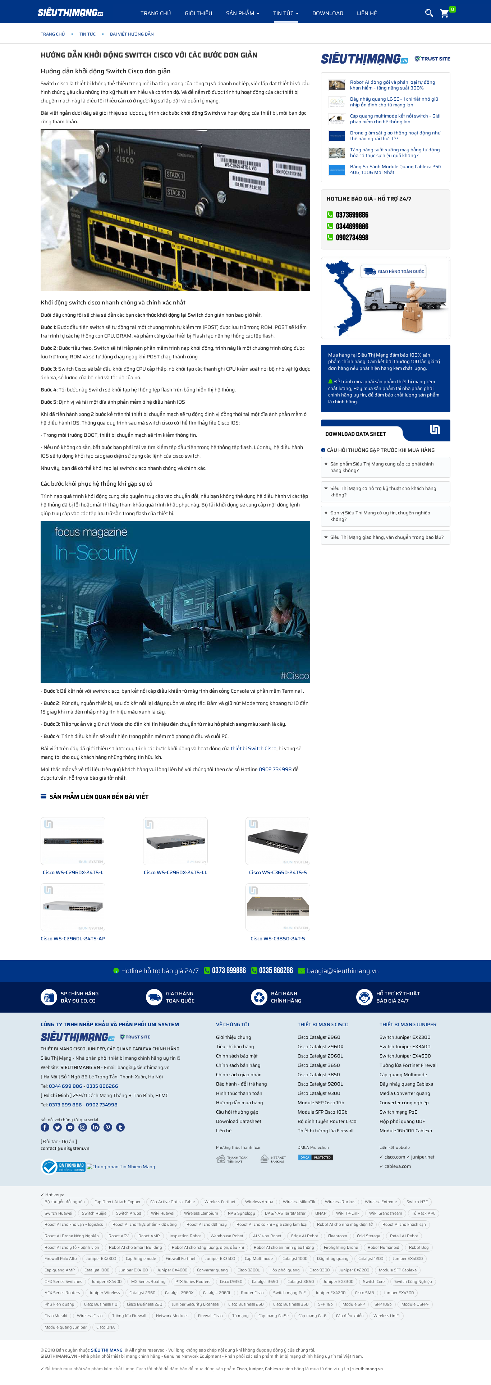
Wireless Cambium (201, 1213)
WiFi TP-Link (347, 1213)
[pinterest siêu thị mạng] (109, 1127)
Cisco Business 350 (290, 1304)
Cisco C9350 (231, 1282)
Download (327, 13)
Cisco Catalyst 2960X (321, 1046)
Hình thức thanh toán (239, 1093)
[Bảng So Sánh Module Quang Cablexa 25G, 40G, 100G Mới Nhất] (337, 170)
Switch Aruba (128, 1213)
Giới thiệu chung (233, 1037)
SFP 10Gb (383, 1304)
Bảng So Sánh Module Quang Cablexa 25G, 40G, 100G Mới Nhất (396, 169)
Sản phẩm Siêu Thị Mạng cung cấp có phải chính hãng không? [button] (380, 467)
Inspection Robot (185, 1236)
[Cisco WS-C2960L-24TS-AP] (73, 907)
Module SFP (354, 1304)
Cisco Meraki (56, 1316)
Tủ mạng (240, 1316)
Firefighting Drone (341, 1247)
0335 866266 (102, 1086)
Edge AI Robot (304, 1236)
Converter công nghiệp (404, 1102)
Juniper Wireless (105, 1293)
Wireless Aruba (259, 1202)
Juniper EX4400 (106, 1282)
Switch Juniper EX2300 (405, 1037)
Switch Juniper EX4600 (405, 1056)
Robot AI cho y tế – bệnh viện (72, 1247)
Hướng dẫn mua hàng (239, 1102)
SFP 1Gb (325, 1304)
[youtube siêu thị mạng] (71, 1127)
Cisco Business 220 (144, 1304)
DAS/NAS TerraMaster (285, 1213)
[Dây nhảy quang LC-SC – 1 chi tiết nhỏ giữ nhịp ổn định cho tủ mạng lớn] (337, 102)
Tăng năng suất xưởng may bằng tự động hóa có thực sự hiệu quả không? (395, 152)
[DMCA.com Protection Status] (316, 1157)
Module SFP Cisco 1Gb (321, 1102)
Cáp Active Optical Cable (172, 1202)
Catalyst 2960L (217, 1293)
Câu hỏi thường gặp (237, 1112)
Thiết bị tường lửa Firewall (325, 1130)
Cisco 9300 (319, 1270)
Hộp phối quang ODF (402, 1121)
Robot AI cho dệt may (207, 1224)
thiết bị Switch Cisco (253, 748)
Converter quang (212, 1270)
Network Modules (172, 1316)
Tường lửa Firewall (129, 1316)
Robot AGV (119, 1236)
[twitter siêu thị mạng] (59, 1127)
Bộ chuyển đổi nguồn (65, 1202)
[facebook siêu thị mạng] (46, 1127)
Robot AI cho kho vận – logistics (74, 1224)
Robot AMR (149, 1236)
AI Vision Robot (267, 1236)
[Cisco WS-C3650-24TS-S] (278, 841)
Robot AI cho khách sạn (404, 1224)
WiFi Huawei (162, 1213)
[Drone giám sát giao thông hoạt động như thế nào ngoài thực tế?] (337, 136)
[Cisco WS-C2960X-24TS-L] (73, 841)
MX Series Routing (148, 1282)
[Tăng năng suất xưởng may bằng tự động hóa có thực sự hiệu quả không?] (337, 153)
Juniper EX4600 (172, 1270)
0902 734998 (275, 769)
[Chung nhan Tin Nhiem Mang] (121, 1166)
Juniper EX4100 (133, 1270)
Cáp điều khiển (350, 1316)
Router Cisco (252, 1293)
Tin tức (284, 13)
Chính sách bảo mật (237, 1056)
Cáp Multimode (259, 1259)
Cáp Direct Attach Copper (118, 1202)
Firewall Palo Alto (61, 1259)
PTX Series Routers (192, 1282)
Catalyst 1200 (370, 1259)
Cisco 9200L (249, 1270)
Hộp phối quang (285, 1270)
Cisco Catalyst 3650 (319, 1065)
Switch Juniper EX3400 (405, 1046)
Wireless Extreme (381, 1202)
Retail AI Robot (404, 1236)
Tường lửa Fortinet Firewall (408, 1065)
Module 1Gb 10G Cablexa (406, 1130)
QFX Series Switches (63, 1282)
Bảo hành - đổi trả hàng (241, 1084)
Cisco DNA (105, 1327)
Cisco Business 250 (245, 1304)
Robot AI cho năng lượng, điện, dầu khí (208, 1247)
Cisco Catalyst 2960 (319, 1037)
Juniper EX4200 (330, 1293)
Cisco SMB (364, 1293)
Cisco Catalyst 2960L (320, 1056)
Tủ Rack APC (423, 1213)
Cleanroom (337, 1236)
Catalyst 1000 (295, 1259)
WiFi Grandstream (385, 1213)
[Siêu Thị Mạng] (70, 13)
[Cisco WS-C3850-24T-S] (278, 907)
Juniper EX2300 (101, 1259)
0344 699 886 (65, 1086)
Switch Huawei (58, 1213)
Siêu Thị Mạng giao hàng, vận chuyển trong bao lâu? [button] (385, 537)
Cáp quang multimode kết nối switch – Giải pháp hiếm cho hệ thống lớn (395, 118)
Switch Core (374, 1282)
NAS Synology (241, 1213)
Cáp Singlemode (141, 1259)
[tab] (385, 467)
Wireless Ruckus (340, 1202)
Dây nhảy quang (333, 1259)
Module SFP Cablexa (398, 1270)
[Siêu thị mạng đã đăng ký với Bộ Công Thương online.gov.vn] (63, 1166)
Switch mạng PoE (398, 1112)
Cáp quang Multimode (403, 1074)
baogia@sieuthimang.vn (343, 971)
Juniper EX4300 (399, 1293)
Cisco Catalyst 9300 (319, 1093)
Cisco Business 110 (100, 1304)
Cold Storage (368, 1236)
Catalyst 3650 (265, 1282)
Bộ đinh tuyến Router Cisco (327, 1121)
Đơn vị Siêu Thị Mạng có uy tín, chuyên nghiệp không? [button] (378, 516)
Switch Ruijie (94, 1213)
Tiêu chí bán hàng (235, 1046)
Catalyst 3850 (301, 1282)
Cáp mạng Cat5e (273, 1316)
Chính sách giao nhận (239, 1074)
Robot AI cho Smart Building (135, 1247)
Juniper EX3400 (220, 1259)
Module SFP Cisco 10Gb (323, 1112)
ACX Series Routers (62, 1293)
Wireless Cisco (89, 1316)
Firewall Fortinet (181, 1259)
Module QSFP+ (415, 1304)
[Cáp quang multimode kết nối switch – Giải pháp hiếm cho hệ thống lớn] (337, 119)
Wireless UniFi (386, 1316)
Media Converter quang (405, 1093)
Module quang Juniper (66, 1327)
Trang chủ (156, 13)
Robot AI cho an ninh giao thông (284, 1247)
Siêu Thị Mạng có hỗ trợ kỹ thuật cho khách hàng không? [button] (381, 491)
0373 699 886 (65, 1105)
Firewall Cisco (210, 1316)
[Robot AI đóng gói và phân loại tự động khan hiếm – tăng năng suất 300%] (337, 85)
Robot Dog (419, 1247)
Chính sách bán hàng (238, 1065)
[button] (429, 13)
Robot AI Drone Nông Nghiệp (72, 1236)
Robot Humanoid (383, 1247)
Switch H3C (417, 1202)
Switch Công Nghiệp (413, 1282)
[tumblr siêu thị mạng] (122, 1127)
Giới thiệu (198, 13)
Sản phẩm (241, 13)
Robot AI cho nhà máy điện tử (345, 1224)
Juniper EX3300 (338, 1282)
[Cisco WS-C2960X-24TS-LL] (175, 841)
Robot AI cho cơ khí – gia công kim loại (272, 1224)
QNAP (320, 1213)
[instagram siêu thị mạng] (84, 1127)
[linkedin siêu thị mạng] (96, 1127)
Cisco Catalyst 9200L (320, 1084)
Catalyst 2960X (179, 1293)
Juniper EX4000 (408, 1259)
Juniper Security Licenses (195, 1304)
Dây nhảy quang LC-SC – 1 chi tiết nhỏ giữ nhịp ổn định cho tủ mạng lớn (394, 102)
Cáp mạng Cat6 (312, 1316)
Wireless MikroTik (299, 1202)
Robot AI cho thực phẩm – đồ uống (145, 1224)
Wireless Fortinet (220, 1202)
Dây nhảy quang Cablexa (406, 1084)
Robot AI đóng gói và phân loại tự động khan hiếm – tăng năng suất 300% (392, 85)
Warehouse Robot (227, 1236)
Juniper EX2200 (354, 1270)
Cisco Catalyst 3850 (319, 1074)
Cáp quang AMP (60, 1270)
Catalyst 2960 (142, 1293)
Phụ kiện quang (59, 1304)
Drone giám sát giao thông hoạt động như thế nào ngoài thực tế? (395, 135)
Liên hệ (367, 13)
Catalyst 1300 (96, 1270)
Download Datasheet (238, 1121)
